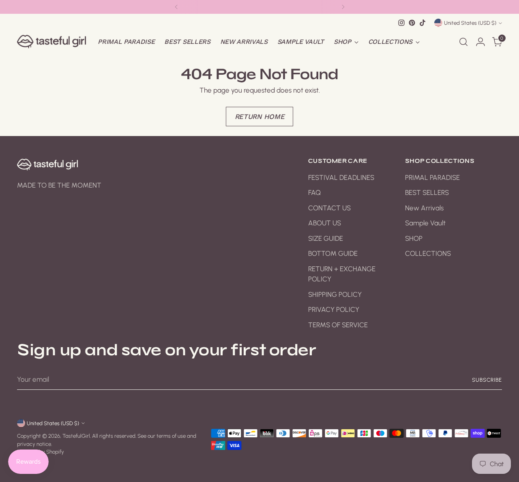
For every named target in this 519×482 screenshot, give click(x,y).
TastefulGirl (76, 435)
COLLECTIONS (428, 253)
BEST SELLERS (427, 192)
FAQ (314, 192)
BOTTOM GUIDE (333, 253)
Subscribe (487, 379)
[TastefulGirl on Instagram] (401, 22)
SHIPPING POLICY (335, 294)
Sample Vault (425, 223)
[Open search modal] (463, 42)
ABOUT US (324, 223)
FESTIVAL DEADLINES (341, 177)
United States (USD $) (470, 22)
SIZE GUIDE (325, 238)
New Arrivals (424, 208)
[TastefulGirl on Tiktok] (422, 22)
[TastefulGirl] (51, 41)
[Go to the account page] (480, 42)
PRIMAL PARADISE (432, 177)
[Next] (343, 7)
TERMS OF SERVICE (338, 325)
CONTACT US (329, 208)
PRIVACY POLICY (333, 309)
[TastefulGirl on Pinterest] (412, 22)
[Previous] (176, 7)
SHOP (413, 238)
